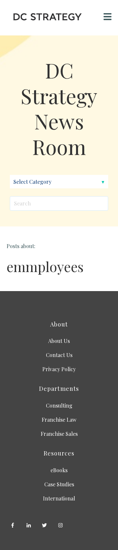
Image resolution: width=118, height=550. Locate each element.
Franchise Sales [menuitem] (59, 433)
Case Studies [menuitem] (59, 484)
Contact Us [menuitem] (59, 354)
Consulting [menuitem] (59, 405)
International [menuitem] (59, 498)
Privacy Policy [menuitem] (59, 369)
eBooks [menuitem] (59, 470)
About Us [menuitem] (59, 340)
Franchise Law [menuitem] (59, 419)
